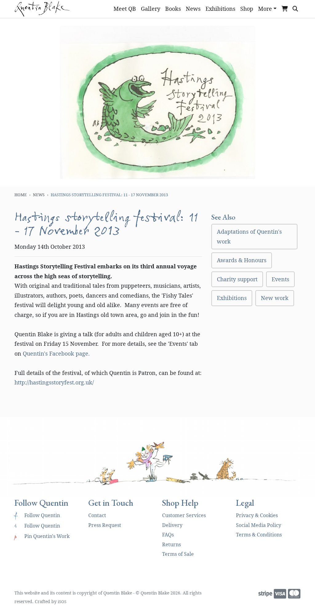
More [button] (265, 8)
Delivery (172, 525)
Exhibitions (220, 8)
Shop (246, 8)
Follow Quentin (37, 515)
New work (275, 298)
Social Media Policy (258, 525)
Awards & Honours (241, 260)
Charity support (237, 279)
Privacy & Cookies (257, 515)
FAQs (168, 534)
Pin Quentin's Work (42, 536)
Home (20, 194)
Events (280, 279)
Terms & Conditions (259, 534)
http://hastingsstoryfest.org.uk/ (54, 382)
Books (173, 8)
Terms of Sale (178, 554)
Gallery (150, 8)
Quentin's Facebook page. (56, 353)
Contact (97, 515)
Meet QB (125, 8)
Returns (171, 544)
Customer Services (184, 515)
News (193, 8)
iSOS (62, 601)
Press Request (104, 525)
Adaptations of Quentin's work (249, 236)
